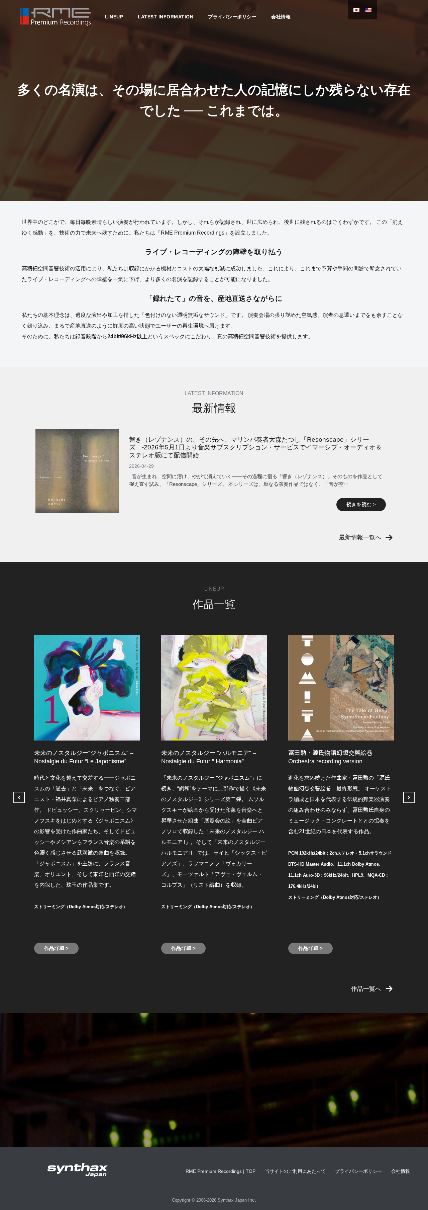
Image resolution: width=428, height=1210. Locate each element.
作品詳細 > (56, 948)
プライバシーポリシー (232, 16)
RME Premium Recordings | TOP (220, 1171)
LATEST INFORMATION (165, 16)
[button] (366, 537)
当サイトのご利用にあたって (295, 1171)
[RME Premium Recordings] (55, 16)
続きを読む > (361, 504)
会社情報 (281, 16)
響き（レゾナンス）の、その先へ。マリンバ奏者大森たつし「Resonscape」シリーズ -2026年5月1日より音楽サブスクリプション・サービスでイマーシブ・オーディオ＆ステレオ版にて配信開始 (255, 447)
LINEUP (114, 16)
